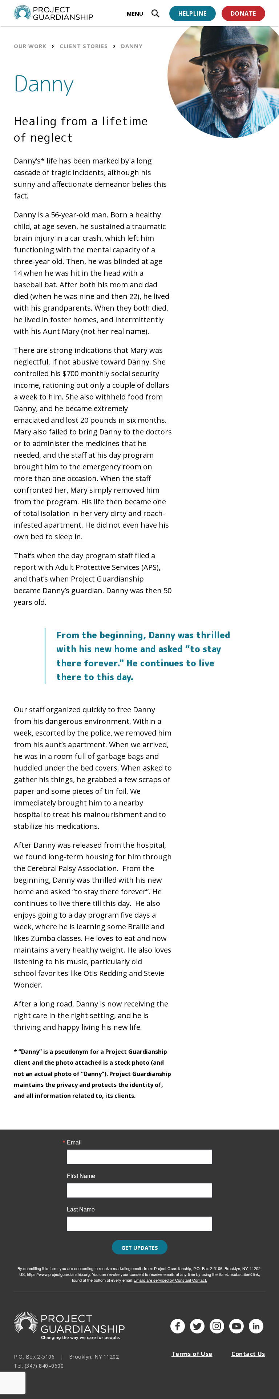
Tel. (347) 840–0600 (39, 1365)
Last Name (81, 1209)
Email (74, 1142)
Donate (243, 13)
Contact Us (248, 1354)
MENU (135, 13)
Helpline (192, 13)
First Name (81, 1176)
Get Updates (139, 1247)
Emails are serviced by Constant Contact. (170, 1280)
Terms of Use (192, 1354)
